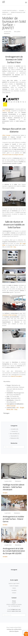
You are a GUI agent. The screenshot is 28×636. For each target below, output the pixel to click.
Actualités (13, 429)
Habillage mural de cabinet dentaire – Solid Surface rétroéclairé (13, 487)
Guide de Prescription (16, 376)
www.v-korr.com (16, 611)
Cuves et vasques (14, 585)
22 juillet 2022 (7, 545)
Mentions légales (14, 631)
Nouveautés (14, 436)
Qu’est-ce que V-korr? (14, 583)
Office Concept (6, 110)
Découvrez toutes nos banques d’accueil (13, 154)
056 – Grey (13, 247)
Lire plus (5, 492)
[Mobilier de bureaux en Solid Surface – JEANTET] (14, 44)
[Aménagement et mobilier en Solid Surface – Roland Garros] (14, 503)
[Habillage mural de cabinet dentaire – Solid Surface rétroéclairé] (14, 471)
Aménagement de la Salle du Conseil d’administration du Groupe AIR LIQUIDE (14, 551)
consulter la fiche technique (10, 315)
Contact (14, 592)
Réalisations (7, 33)
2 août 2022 (7, 513)
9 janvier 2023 (8, 481)
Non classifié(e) (14, 433)
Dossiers (14, 431)
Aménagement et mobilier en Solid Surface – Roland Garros (13, 519)
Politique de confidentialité (14, 629)
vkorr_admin (17, 31)
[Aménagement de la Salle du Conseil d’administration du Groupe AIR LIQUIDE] (14, 534)
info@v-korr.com (16, 609)
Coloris (14, 588)
